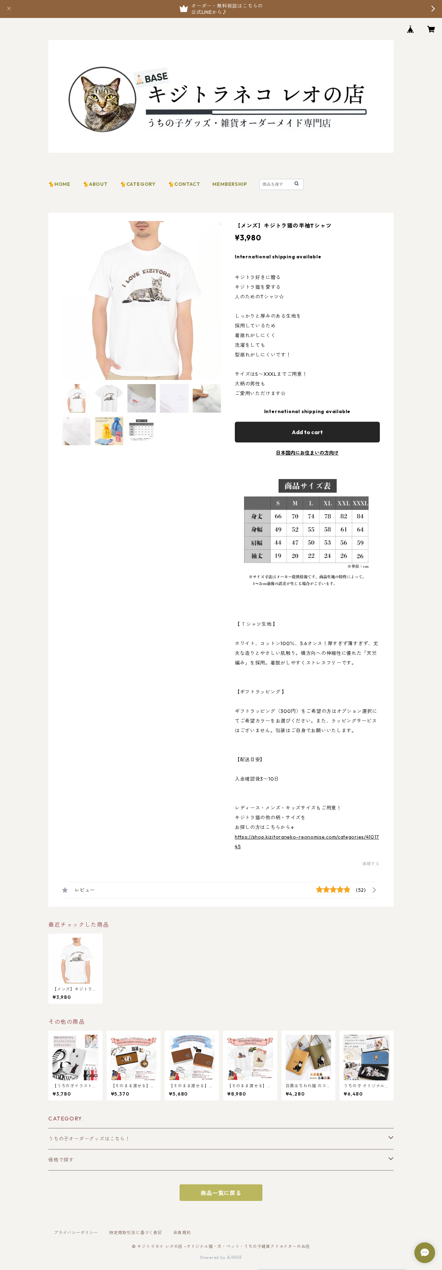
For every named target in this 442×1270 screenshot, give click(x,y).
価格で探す (61, 1160)
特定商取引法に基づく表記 (135, 1232)
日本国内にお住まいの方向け (307, 453)
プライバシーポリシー (76, 1232)
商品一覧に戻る (221, 1193)
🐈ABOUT (95, 184)
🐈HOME (59, 184)
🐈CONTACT (184, 184)
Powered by (213, 1257)
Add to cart (307, 432)
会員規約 (182, 1232)
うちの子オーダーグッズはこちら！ (89, 1139)
